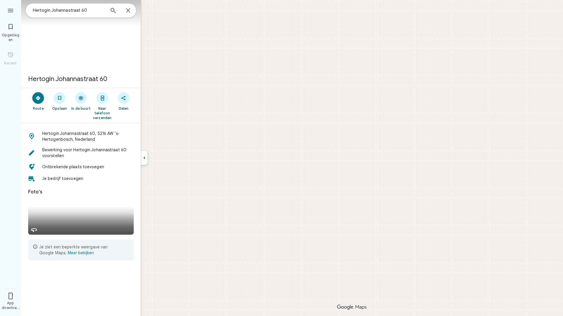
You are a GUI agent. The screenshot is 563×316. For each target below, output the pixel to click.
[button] (81, 136)
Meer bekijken (81, 252)
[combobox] (69, 10)
